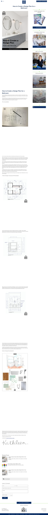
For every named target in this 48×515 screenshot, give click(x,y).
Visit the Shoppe (43, 509)
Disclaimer (26, 514)
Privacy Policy (17, 514)
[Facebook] (26, 511)
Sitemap (9, 514)
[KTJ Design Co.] (24, 2)
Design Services (43, 508)
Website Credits (13, 514)
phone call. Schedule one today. (10, 438)
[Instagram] (26, 508)
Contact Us (44, 510)
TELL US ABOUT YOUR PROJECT (41, 1)
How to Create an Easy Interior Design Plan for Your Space (17, 457)
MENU (3, 1)
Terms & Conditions (22, 514)
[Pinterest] (26, 510)
